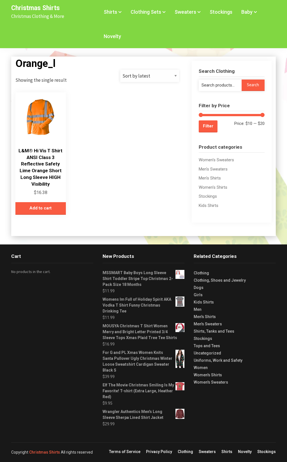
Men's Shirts (210, 178)
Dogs (198, 287)
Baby (247, 12)
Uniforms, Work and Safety (218, 360)
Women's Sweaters (216, 159)
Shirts (110, 12)
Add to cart (40, 208)
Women (201, 367)
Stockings (221, 12)
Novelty (112, 36)
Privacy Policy (159, 452)
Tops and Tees (207, 346)
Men (198, 309)
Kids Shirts (208, 205)
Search (253, 84)
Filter (208, 126)
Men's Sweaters (213, 169)
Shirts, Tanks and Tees (214, 331)
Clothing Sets (146, 12)
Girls (198, 295)
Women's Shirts (213, 187)
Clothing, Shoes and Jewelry (220, 280)
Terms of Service (124, 452)
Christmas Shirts (35, 8)
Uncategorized (207, 353)
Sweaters (185, 12)
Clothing (201, 273)
